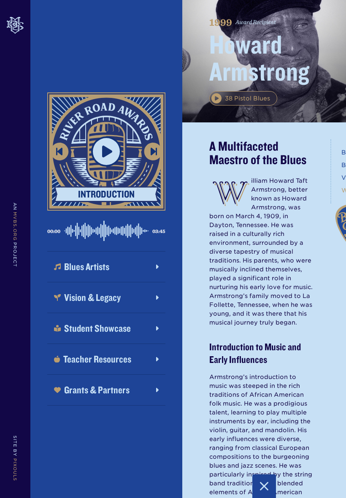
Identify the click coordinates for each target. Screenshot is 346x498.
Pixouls (15, 469)
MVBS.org (15, 226)
